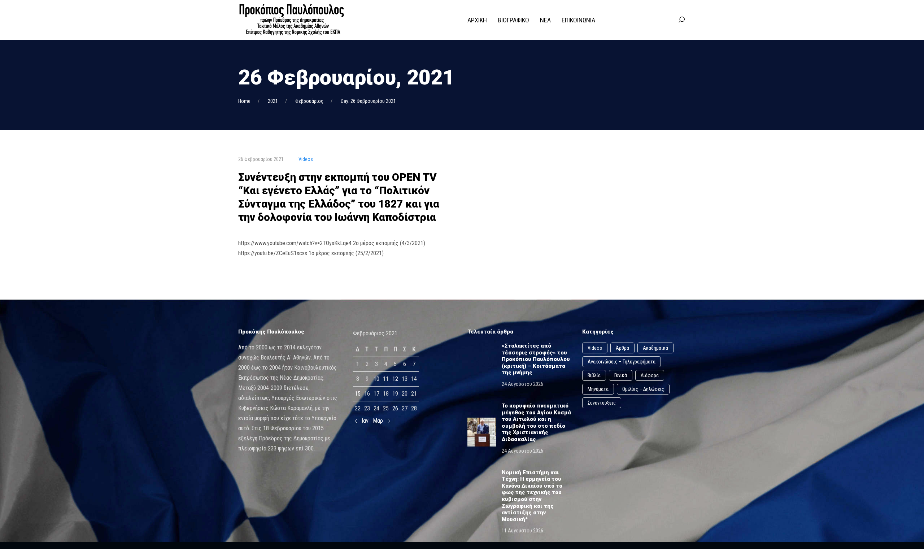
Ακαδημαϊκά (655, 348)
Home (244, 101)
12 (395, 378)
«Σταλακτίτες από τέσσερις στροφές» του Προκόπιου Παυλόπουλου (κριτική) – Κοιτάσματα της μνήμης (536, 359)
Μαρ (378, 420)
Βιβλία (594, 375)
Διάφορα (650, 375)
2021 (273, 101)
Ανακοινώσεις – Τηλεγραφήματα (621, 362)
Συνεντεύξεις (602, 403)
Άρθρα (622, 348)
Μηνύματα (598, 389)
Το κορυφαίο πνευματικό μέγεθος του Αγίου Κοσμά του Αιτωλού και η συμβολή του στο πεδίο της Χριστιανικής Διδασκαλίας (536, 422)
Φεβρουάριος (309, 101)
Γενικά (620, 375)
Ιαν (364, 420)
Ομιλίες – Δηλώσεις (643, 389)
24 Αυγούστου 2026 (522, 384)
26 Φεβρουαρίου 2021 (261, 159)
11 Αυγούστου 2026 (522, 530)
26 (395, 408)
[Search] (681, 20)
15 (358, 393)
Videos (305, 159)
